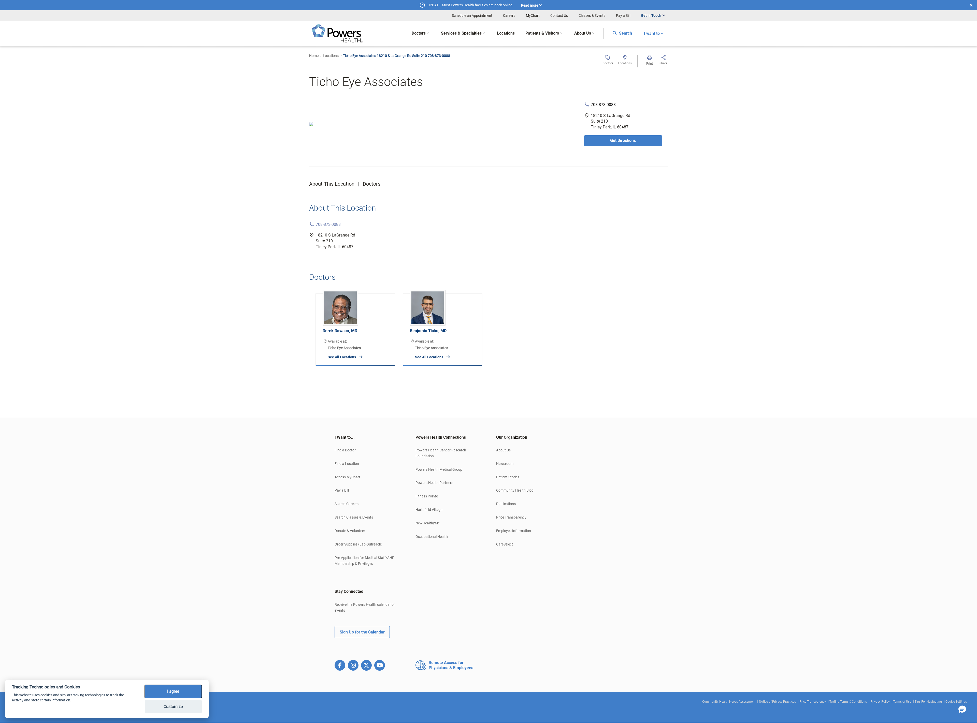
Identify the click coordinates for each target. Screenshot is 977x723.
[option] (355, 326)
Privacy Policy (880, 701)
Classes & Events (592, 15)
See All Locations (342, 357)
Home (314, 56)
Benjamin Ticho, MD (428, 330)
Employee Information (513, 531)
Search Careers (346, 504)
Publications (506, 504)
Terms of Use (902, 701)
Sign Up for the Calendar (362, 632)
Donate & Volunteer (350, 531)
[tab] (367, 437)
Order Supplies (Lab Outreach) (358, 544)
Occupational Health (431, 537)
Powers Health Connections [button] (440, 437)
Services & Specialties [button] (461, 33)
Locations (331, 56)
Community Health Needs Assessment (728, 701)
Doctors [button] (419, 33)
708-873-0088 (603, 104)
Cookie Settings (956, 701)
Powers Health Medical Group (438, 469)
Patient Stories (507, 477)
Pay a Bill (623, 15)
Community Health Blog (515, 490)
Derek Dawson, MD (340, 330)
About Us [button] (582, 33)
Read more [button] (529, 5)
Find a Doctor (345, 450)
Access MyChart (347, 477)
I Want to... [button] (345, 437)
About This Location (331, 184)
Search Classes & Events (354, 517)
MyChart (533, 15)
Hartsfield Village (428, 510)
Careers (509, 15)
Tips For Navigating (928, 701)
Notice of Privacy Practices (777, 701)
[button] (962, 709)
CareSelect (504, 544)
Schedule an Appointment (472, 15)
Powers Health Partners (434, 483)
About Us (503, 450)
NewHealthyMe (427, 523)
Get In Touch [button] (651, 15)
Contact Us (559, 15)
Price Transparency (511, 517)
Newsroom (504, 464)
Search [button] (625, 33)
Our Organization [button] (511, 437)
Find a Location (347, 464)
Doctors (371, 184)
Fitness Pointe (426, 496)
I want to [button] (652, 33)
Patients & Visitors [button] (542, 33)
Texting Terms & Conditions (848, 701)
